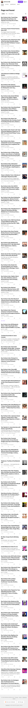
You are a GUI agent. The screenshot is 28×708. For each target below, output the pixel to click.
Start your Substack (10, 702)
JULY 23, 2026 (4, 454)
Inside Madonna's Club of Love (9, 546)
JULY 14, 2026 (4, 561)
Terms (20, 697)
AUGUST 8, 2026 (5, 224)
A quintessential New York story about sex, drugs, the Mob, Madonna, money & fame (10, 431)
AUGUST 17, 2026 (5, 134)
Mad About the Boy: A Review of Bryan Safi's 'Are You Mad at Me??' (10, 494)
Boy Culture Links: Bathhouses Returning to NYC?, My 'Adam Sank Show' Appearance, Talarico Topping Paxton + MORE (10, 244)
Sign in (25, 1)
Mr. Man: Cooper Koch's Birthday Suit (10, 537)
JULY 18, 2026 (4, 508)
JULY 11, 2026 (4, 595)
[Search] (25, 13)
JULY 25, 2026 (4, 409)
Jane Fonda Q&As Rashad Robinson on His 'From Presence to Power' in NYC (11, 382)
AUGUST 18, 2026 (5, 123)
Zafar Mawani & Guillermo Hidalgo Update (10, 74)
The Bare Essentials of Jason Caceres (9, 336)
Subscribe (20, 1)
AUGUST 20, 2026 (5, 100)
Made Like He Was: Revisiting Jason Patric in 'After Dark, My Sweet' (11, 254)
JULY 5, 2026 (4, 662)
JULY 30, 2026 (4, 351)
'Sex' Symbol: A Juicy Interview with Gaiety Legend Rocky (11, 428)
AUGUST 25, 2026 (5, 44)
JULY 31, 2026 (4, 329)
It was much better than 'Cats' (7, 496)
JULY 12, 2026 (4, 583)
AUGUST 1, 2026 (5, 315)
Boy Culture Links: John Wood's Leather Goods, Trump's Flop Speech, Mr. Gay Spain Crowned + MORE (10, 516)
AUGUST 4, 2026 (5, 281)
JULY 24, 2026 (4, 443)
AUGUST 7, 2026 (5, 236)
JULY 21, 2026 (4, 475)
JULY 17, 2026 (4, 519)
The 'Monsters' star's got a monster (9, 540)
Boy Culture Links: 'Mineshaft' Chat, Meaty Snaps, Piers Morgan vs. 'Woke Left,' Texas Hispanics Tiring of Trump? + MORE (10, 569)
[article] (14, 21)
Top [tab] (6, 13)
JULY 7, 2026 (4, 640)
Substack (8, 705)
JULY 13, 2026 (4, 572)
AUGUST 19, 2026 (5, 112)
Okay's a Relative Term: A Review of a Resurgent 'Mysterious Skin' (10, 175)
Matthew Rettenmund (11, 23)
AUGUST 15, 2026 (5, 157)
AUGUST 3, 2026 (5, 292)
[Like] (2, 25)
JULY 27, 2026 (4, 398)
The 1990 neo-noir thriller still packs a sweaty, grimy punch (9, 258)
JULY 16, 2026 (4, 530)
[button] (2, 4)
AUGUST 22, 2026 (5, 67)
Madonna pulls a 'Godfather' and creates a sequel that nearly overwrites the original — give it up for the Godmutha (11, 673)
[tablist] (7, 13)
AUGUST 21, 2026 (5, 89)
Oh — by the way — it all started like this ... (10, 464)
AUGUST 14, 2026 (5, 168)
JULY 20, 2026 (4, 486)
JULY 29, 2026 (4, 363)
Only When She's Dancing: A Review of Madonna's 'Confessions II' (11, 669)
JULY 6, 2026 (4, 651)
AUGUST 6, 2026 (5, 247)
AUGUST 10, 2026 (5, 213)
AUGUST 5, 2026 (5, 269)
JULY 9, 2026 (4, 617)
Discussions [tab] (11, 13)
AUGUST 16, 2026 (5, 146)
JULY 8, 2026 (4, 628)
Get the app (20, 702)
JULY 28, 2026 (4, 374)
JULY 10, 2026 (4, 606)
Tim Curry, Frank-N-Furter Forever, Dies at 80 (10, 29)
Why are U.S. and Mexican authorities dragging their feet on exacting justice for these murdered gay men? (10, 77)
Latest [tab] (3, 13)
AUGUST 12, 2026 (5, 191)
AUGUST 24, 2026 (5, 56)
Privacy (16, 697)
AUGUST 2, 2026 (5, 303)
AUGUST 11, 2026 (5, 202)
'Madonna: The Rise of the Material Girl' (10, 461)
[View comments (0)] (8, 25)
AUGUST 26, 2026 (5, 22)
